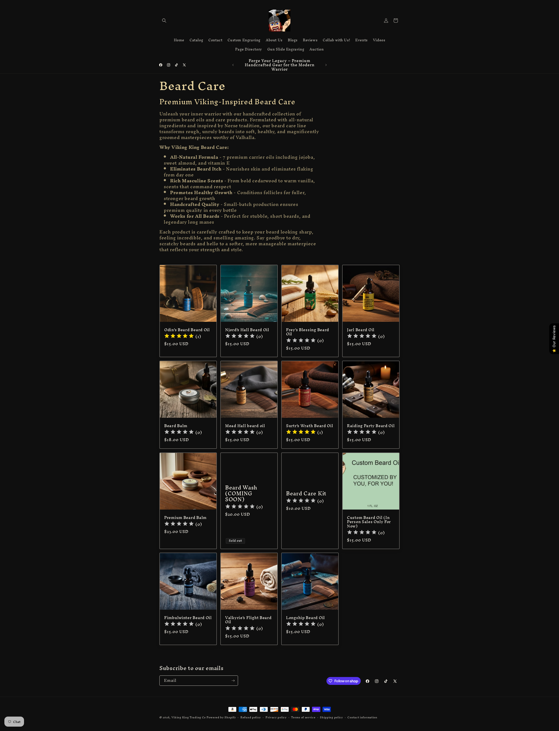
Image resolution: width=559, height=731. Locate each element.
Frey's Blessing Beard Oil (307, 332)
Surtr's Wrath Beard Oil (309, 426)
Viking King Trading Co (188, 717)
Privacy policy (276, 717)
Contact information (362, 717)
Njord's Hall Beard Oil (247, 330)
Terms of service (303, 717)
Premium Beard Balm (185, 517)
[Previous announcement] (233, 65)
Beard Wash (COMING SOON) (241, 493)
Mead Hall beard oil (245, 426)
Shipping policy (331, 717)
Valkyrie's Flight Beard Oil (248, 620)
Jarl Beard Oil (360, 330)
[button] (164, 20)
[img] (179, 337)
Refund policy (250, 717)
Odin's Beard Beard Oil (187, 330)
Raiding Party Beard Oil (371, 426)
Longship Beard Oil (305, 618)
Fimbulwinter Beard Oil (188, 618)
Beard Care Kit (306, 493)
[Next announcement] (326, 65)
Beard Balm (175, 426)
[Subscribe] (233, 680)
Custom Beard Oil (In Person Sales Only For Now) (369, 521)
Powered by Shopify (221, 717)
